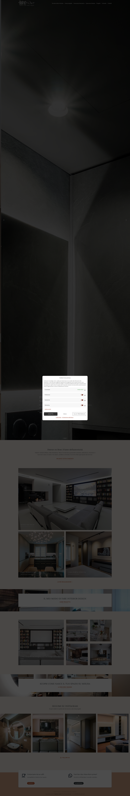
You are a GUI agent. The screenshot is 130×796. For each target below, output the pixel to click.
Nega (65, 414)
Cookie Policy (58, 417)
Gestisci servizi (48, 409)
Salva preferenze (79, 414)
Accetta (50, 414)
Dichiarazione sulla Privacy (68, 417)
